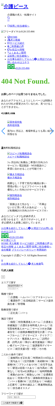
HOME (13, 37)
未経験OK (42, 361)
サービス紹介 (17, 43)
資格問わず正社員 (20, 358)
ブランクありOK (28, 364)
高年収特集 (13, 125)
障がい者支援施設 (35, 342)
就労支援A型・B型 (25, 349)
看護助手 (15, 300)
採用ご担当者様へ (19, 26)
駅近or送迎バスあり (23, 368)
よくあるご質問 (17, 52)
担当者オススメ (21, 388)
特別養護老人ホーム (29, 322)
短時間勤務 (46, 371)
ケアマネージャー (43, 297)
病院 (12, 322)
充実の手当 (24, 378)
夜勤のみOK (17, 374)
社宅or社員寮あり (27, 371)
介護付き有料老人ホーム (33, 325)
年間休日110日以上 (43, 358)
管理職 (21, 304)
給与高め (42, 368)
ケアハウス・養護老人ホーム (23, 338)
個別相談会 (13, 198)
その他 (42, 349)
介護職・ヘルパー (20, 297)
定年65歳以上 (27, 384)
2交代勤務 (28, 361)
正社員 (14, 313)
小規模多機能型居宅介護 (31, 332)
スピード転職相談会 (18, 156)
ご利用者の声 (16, 46)
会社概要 (6, 249)
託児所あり (35, 381)
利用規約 (41, 249)
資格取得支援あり (43, 378)
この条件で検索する (11, 403)
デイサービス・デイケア (36, 335)
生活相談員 (29, 300)
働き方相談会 (14, 177)
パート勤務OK (18, 381)
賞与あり (15, 361)
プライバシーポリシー (24, 249)
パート (24, 313)
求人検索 (15, 40)
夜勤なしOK (33, 374)
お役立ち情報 (17, 49)
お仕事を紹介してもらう (20, 59)
